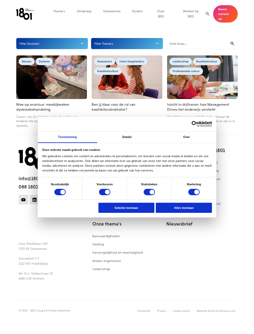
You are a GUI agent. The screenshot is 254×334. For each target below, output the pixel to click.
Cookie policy (181, 310)
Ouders (137, 11)
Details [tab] (127, 136)
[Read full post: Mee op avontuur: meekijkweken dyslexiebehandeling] (51, 77)
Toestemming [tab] (67, 136)
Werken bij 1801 (191, 14)
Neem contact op (223, 13)
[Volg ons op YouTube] (23, 199)
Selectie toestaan (126, 207)
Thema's (59, 11)
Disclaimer (144, 310)
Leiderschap (101, 269)
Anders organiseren (106, 261)
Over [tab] (186, 136)
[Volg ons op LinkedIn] (34, 199)
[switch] (104, 192)
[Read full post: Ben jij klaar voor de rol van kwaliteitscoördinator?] (127, 77)
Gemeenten (112, 11)
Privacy (161, 310)
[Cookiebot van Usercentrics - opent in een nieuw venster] (194, 124)
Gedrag (98, 244)
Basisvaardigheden (106, 236)
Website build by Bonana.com (216, 310)
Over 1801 (161, 14)
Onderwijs (84, 11)
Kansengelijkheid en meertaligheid (117, 252)
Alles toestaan (184, 207)
